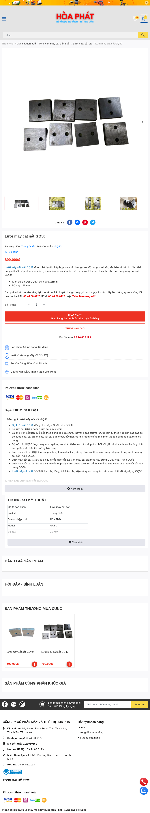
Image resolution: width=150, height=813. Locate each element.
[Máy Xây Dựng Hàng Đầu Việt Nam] (75, 18)
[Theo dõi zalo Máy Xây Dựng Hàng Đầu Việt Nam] (13, 704)
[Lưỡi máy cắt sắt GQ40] (22, 631)
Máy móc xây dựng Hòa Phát (45, 809)
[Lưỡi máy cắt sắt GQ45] (57, 631)
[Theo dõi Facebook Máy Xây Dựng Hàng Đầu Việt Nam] (5, 704)
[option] (75, 122)
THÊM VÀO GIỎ (75, 328)
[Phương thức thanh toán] (27, 397)
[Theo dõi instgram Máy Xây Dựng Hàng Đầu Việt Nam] (22, 704)
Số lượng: (11, 304)
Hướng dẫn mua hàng (90, 732)
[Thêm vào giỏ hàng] (34, 664)
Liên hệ (82, 726)
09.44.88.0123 (82, 337)
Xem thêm (77, 488)
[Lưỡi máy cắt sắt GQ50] (75, 122)
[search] (143, 35)
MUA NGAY (75, 316)
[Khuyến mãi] (75, 2)
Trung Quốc (28, 246)
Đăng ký (140, 704)
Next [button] (142, 122)
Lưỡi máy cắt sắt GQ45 (54, 651)
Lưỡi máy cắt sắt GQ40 (20, 651)
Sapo (83, 809)
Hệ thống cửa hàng (89, 737)
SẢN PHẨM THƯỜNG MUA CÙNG (33, 608)
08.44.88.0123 (26, 764)
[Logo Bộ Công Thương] (12, 771)
